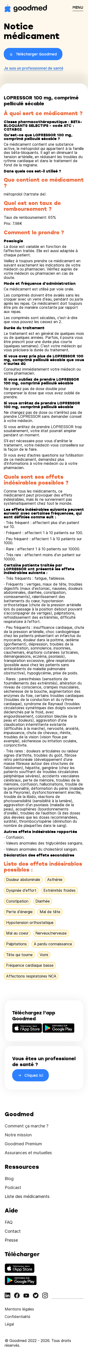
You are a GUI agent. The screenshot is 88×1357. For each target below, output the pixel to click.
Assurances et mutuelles (28, 1152)
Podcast (13, 1187)
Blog (9, 1178)
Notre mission (18, 1134)
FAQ (9, 1222)
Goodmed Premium (23, 1143)
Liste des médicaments (27, 1196)
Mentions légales (19, 1309)
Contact (13, 1231)
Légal (9, 1324)
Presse (11, 1240)
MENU (78, 7)
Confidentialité (17, 1316)
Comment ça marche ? (26, 1125)
